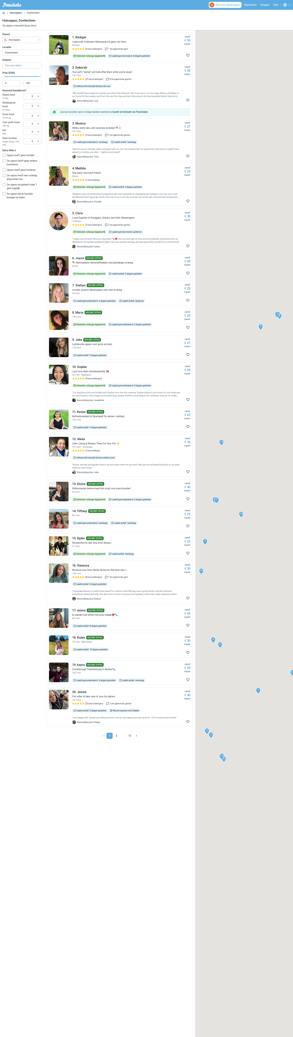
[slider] (3, 76)
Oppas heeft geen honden (20, 155)
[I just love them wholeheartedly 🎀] (120, 383)
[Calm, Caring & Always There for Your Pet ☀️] (120, 455)
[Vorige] (103, 736)
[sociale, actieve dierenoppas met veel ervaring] (120, 293)
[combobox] (22, 40)
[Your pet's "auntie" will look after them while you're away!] (120, 84)
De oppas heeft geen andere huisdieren (22, 162)
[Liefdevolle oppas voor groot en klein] (120, 347)
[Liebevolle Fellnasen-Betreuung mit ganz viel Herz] (120, 46)
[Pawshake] (12, 5)
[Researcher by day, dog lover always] (120, 546)
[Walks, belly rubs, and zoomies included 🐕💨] (120, 140)
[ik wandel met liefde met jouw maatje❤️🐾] (120, 618)
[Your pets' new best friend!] (120, 185)
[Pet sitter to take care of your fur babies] (120, 706)
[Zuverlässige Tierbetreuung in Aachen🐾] (120, 672)
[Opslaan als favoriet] (188, 55)
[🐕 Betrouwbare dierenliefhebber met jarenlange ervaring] (120, 266)
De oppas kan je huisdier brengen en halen (20, 195)
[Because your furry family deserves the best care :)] (120, 582)
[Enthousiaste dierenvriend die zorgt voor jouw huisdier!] (120, 491)
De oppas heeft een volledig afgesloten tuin (22, 177)
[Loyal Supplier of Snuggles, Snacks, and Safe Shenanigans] (120, 230)
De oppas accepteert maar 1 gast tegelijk (22, 186)
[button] (258, 691)
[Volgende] (136, 736)
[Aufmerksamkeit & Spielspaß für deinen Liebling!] (120, 419)
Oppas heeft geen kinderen (21, 169)
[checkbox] (3, 155)
